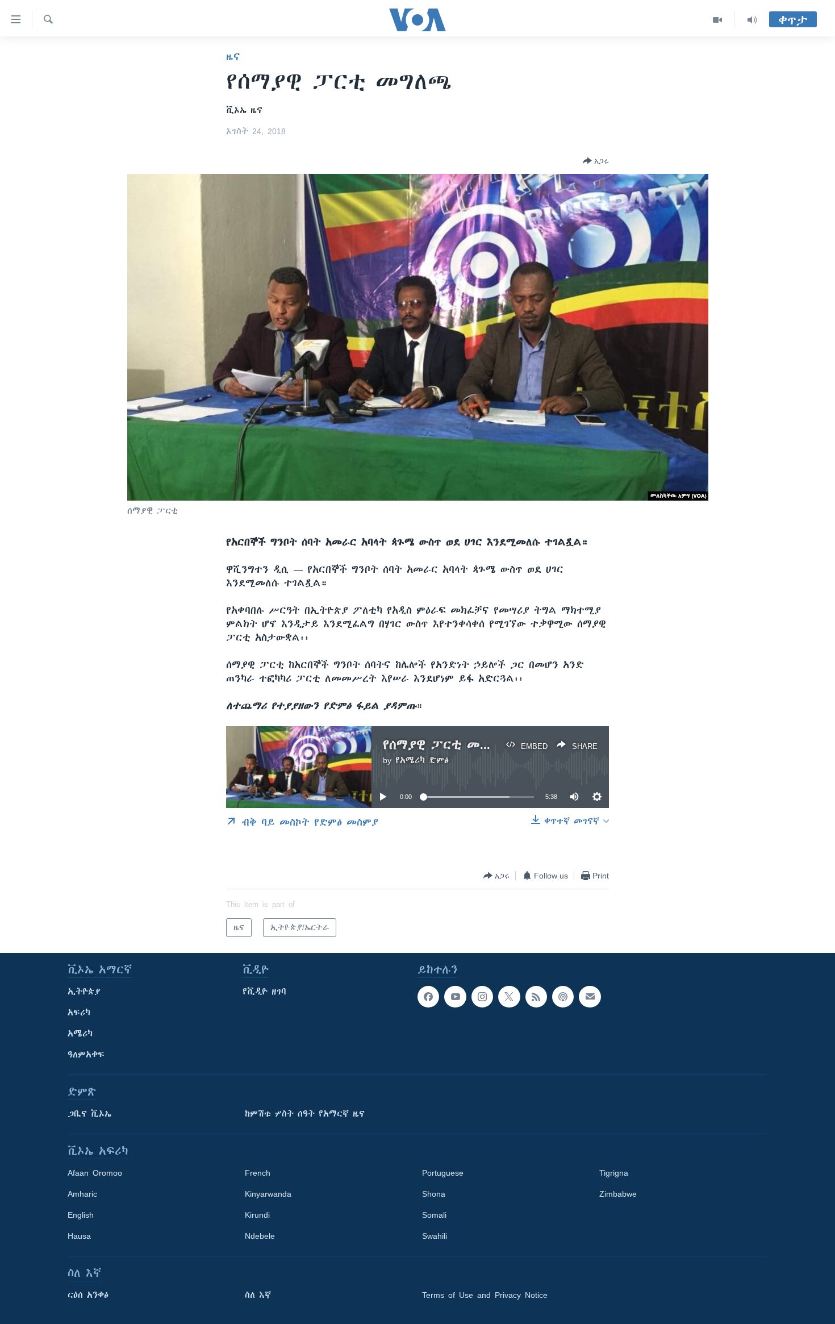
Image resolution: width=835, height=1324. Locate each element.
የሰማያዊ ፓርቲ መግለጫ (446, 745)
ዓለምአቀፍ (86, 1055)
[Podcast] (563, 996)
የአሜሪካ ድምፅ (422, 760)
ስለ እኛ (258, 1295)
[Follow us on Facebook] (428, 996)
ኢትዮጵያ (84, 991)
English (81, 1215)
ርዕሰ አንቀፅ (88, 1295)
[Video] (717, 19)
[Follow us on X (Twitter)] (509, 996)
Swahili (434, 1236)
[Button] (596, 161)
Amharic (82, 1194)
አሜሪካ (80, 1034)
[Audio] (752, 19)
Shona (433, 1194)
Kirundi (257, 1215)
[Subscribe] (589, 996)
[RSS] (536, 996)
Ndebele (260, 1236)
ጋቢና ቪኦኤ (89, 1114)
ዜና (233, 57)
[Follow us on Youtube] (455, 996)
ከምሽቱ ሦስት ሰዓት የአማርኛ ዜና (305, 1114)
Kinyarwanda (268, 1194)
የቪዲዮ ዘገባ (264, 991)
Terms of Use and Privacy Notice (485, 1295)
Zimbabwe (618, 1194)
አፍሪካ (79, 1012)
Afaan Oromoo (95, 1173)
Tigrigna (613, 1173)
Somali (434, 1215)
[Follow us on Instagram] (482, 996)
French (257, 1173)
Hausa (79, 1236)
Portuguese (443, 1173)
